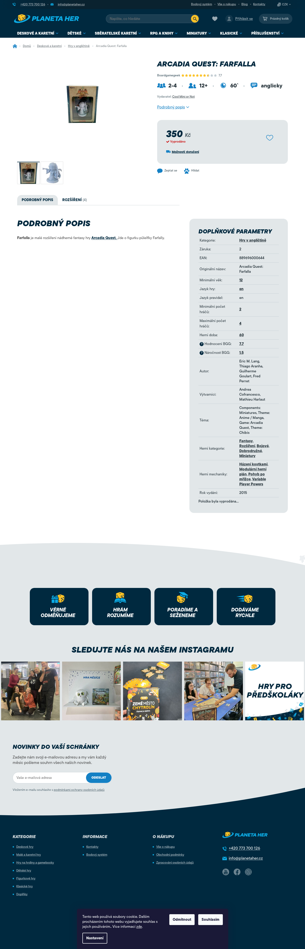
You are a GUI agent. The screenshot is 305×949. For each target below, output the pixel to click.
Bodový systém (201, 4)
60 (241, 335)
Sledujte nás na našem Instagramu (152, 649)
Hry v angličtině (252, 240)
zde (139, 927)
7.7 (241, 344)
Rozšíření (247, 446)
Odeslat (98, 777)
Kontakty (259, 4)
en (241, 289)
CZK (285, 4)
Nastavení (94, 938)
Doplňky (22, 894)
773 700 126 (244, 848)
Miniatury (247, 456)
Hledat (195, 19)
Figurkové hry (25, 878)
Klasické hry (24, 886)
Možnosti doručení (185, 152)
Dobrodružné (250, 451)
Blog (244, 4)
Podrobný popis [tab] (37, 200)
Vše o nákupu (226, 4)
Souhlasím (210, 920)
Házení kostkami (253, 464)
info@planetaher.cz (246, 858)
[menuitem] (38, 33)
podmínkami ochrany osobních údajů (79, 789)
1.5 (241, 353)
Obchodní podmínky (170, 854)
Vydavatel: (176, 96)
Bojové (263, 446)
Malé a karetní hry (28, 854)
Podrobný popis (171, 107)
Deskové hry (24, 846)
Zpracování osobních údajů (175, 862)
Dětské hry (23, 870)
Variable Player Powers (252, 481)
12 (241, 280)
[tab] (74, 200)
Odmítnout (182, 920)
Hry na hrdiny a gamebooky (35, 862)
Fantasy (246, 441)
